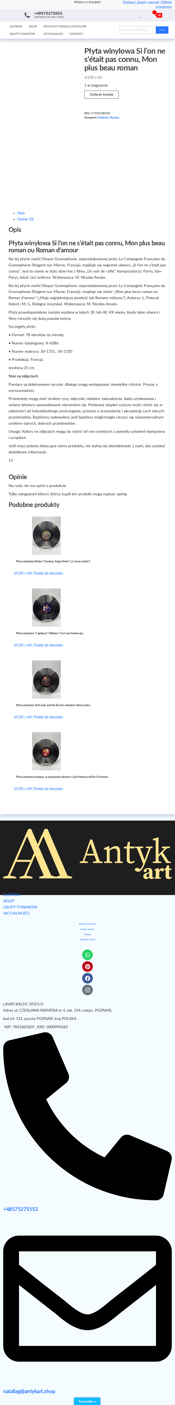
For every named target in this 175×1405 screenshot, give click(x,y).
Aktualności (53, 34)
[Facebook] (87, 978)
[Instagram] (87, 990)
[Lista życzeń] (141, 15)
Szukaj (162, 30)
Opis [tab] (21, 213)
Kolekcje (103, 117)
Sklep (33, 26)
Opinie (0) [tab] (25, 219)
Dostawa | (130, 2)
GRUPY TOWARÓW (20, 907)
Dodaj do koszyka (101, 94)
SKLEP (8, 901)
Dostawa (87, 934)
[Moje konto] (146, 15)
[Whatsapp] (87, 955)
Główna (16, 26)
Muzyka (114, 117)
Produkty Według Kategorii (64, 26)
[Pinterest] (87, 966)
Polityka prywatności (87, 924)
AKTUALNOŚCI (16, 913)
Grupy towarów (22, 34)
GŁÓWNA (11, 895)
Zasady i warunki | (149, 2)
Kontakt (76, 34)
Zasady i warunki (87, 929)
